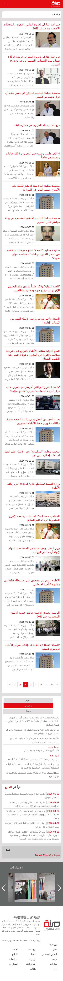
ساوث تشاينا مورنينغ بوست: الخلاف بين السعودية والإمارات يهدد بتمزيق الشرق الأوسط (32, 731)
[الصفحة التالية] (15, 684)
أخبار (55, 949)
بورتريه (32, 959)
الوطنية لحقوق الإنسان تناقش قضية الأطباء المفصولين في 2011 (35, 614)
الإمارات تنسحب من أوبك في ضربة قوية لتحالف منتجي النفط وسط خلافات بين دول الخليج (34, 804)
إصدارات (16, 867)
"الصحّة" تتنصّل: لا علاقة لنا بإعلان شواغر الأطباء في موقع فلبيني (32, 646)
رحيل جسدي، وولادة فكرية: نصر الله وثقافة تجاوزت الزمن (33, 757)
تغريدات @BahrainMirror (47, 855)
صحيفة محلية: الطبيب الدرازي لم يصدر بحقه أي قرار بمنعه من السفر (32, 94)
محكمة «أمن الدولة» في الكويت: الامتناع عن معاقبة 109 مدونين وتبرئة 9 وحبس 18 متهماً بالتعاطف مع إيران (32, 814)
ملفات (33, 969)
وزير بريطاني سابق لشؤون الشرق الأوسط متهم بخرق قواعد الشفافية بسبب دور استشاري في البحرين (32, 765)
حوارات (53, 964)
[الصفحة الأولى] (41, 684)
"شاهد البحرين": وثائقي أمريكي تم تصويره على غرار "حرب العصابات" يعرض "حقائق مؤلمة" (33, 389)
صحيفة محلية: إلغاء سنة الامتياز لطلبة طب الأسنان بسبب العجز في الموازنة (35, 187)
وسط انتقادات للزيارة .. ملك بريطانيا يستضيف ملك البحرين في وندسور (32, 774)
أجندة (15, 949)
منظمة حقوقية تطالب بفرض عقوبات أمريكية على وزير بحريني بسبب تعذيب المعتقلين (34, 740)
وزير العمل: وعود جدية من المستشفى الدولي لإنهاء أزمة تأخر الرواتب (34, 550)
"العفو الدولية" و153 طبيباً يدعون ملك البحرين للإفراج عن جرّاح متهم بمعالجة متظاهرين (34, 288)
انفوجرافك (31, 964)
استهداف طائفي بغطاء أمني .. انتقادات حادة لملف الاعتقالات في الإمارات (32, 824)
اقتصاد (28, 711)
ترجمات (28, 705)
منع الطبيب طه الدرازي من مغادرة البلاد (37, 125)
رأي (55, 969)
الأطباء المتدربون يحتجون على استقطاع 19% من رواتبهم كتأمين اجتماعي (32, 582)
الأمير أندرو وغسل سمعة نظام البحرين (41, 748)
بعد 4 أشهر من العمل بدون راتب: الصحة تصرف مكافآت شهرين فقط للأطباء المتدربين (32, 421)
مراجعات (13, 959)
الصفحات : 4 (52, 684)
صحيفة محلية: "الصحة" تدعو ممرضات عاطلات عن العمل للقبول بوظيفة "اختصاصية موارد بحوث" (33, 254)
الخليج (8, 787)
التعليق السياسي (49, 954)
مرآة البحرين (56, 4)
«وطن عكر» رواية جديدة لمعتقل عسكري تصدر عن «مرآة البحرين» (29, 882)
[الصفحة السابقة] (35, 684)
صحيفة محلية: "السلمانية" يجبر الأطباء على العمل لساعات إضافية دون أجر (32, 453)
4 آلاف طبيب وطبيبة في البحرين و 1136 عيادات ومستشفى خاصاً (33, 155)
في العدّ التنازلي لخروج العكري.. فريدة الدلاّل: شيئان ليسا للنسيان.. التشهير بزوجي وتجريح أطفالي (34, 60)
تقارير (28, 700)
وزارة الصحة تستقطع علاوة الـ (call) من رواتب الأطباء (33, 485)
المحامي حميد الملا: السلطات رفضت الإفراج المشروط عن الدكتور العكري (34, 518)
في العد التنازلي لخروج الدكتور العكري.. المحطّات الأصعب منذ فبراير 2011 (31, 26)
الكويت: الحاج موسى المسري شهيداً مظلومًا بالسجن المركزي (32, 795)
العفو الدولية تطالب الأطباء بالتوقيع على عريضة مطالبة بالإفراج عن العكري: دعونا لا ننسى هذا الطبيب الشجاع (33, 354)
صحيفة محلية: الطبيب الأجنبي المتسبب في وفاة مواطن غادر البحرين (32, 220)
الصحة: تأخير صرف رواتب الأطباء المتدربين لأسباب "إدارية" (35, 320)
